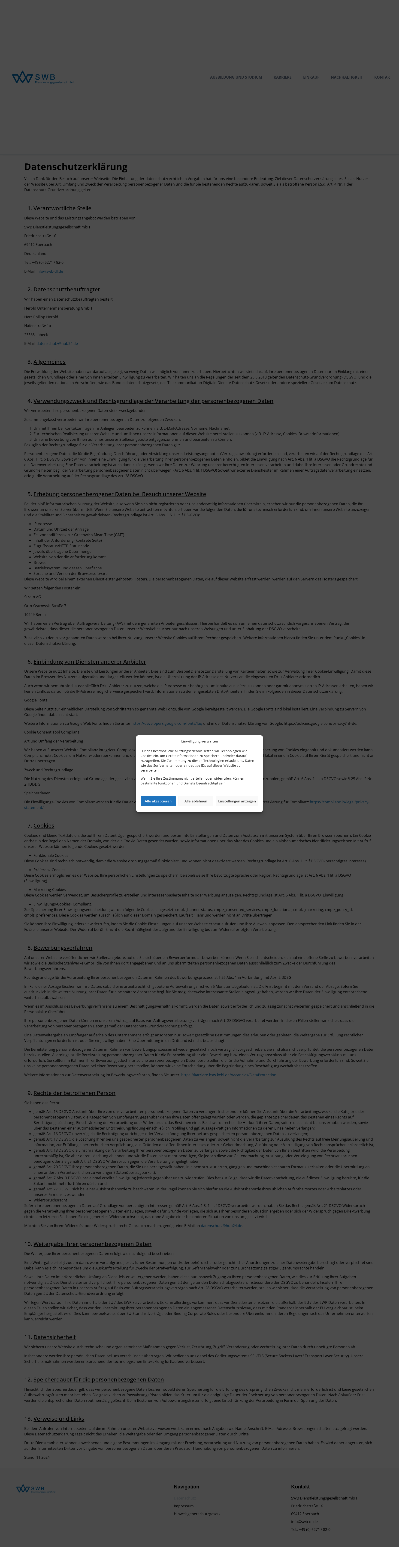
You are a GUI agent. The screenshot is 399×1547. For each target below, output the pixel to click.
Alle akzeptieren (158, 801)
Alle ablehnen (195, 801)
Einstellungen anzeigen (237, 801)
